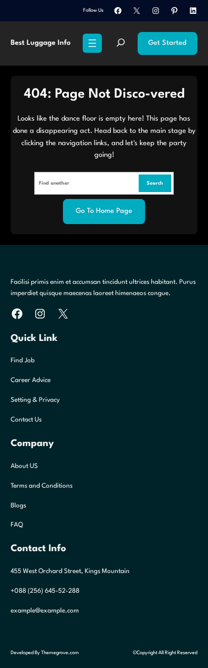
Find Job (23, 360)
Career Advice (31, 380)
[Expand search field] (120, 43)
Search (155, 183)
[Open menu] (92, 43)
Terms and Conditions (42, 486)
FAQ (17, 525)
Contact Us (26, 420)
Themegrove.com (60, 652)
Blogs (18, 506)
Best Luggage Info (40, 42)
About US (24, 466)
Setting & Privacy (35, 400)
